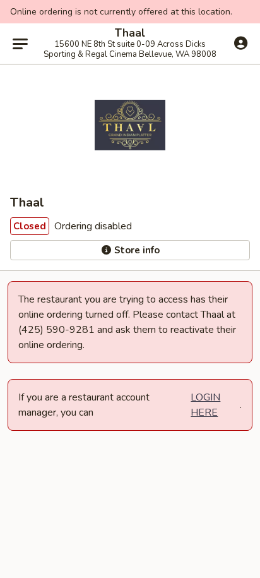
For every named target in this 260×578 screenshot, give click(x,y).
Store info (136, 250)
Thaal (130, 33)
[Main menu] (20, 43)
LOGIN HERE (205, 404)
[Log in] (241, 42)
